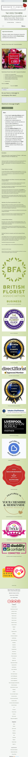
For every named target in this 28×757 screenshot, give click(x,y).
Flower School (14, 741)
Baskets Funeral (14, 613)
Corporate (14, 737)
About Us (14, 744)
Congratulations (14, 631)
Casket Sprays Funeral (14, 609)
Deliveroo (14, 689)
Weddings (14, 733)
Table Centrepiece (14, 685)
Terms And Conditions (14, 749)
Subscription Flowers (14, 662)
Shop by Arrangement (14, 718)
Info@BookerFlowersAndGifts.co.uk (14, 16)
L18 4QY (22, 19)
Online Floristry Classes (14, 687)
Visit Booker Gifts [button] (18, 22)
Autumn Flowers (14, 705)
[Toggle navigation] (3, 26)
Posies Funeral (14, 615)
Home (14, 724)
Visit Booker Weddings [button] (10, 22)
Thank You (14, 658)
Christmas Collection (14, 635)
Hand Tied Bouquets (14, 676)
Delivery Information (14, 751)
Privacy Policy (14, 754)
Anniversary (14, 651)
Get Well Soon (14, 638)
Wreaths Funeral (14, 622)
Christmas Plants (14, 696)
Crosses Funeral (14, 606)
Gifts (14, 735)
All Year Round (14, 653)
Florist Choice (20, 36)
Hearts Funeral (14, 620)
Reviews (14, 739)
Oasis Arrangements (14, 680)
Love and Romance (14, 640)
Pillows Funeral (14, 618)
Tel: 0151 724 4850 (14, 13)
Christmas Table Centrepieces (14, 702)
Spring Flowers (14, 649)
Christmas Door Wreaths (14, 698)
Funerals (14, 714)
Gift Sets (14, 691)
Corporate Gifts (14, 664)
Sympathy (14, 644)
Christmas (14, 709)
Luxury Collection (14, 669)
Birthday (14, 633)
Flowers (14, 726)
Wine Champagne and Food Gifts (14, 682)
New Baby (14, 642)
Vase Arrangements (14, 678)
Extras (14, 671)
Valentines (14, 647)
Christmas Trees (14, 700)
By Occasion (14, 716)
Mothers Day (14, 660)
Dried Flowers (14, 667)
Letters (14, 629)
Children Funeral (14, 611)
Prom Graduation (14, 656)
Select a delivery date (5, 88)
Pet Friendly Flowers (14, 673)
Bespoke (14, 626)
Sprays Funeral (14, 624)
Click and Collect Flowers (14, 693)
